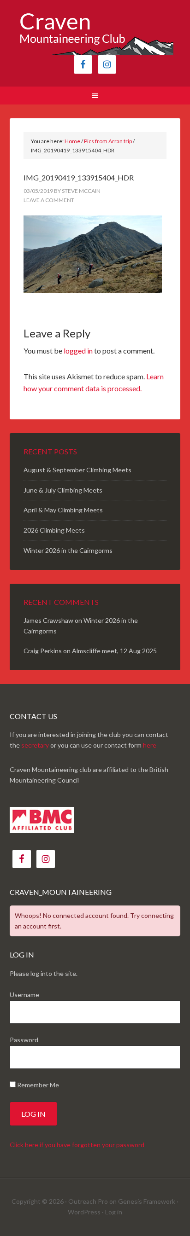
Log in (113, 1212)
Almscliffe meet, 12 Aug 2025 (114, 651)
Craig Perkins (43, 651)
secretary (35, 745)
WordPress (84, 1212)
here (149, 745)
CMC (95, 32)
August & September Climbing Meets (77, 470)
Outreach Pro (88, 1201)
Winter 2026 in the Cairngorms (68, 550)
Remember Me (37, 1085)
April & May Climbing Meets (63, 510)
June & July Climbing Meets (63, 490)
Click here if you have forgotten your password (77, 1145)
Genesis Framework (146, 1201)
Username (24, 994)
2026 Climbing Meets (54, 530)
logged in (78, 350)
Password (24, 1040)
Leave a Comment (49, 200)
